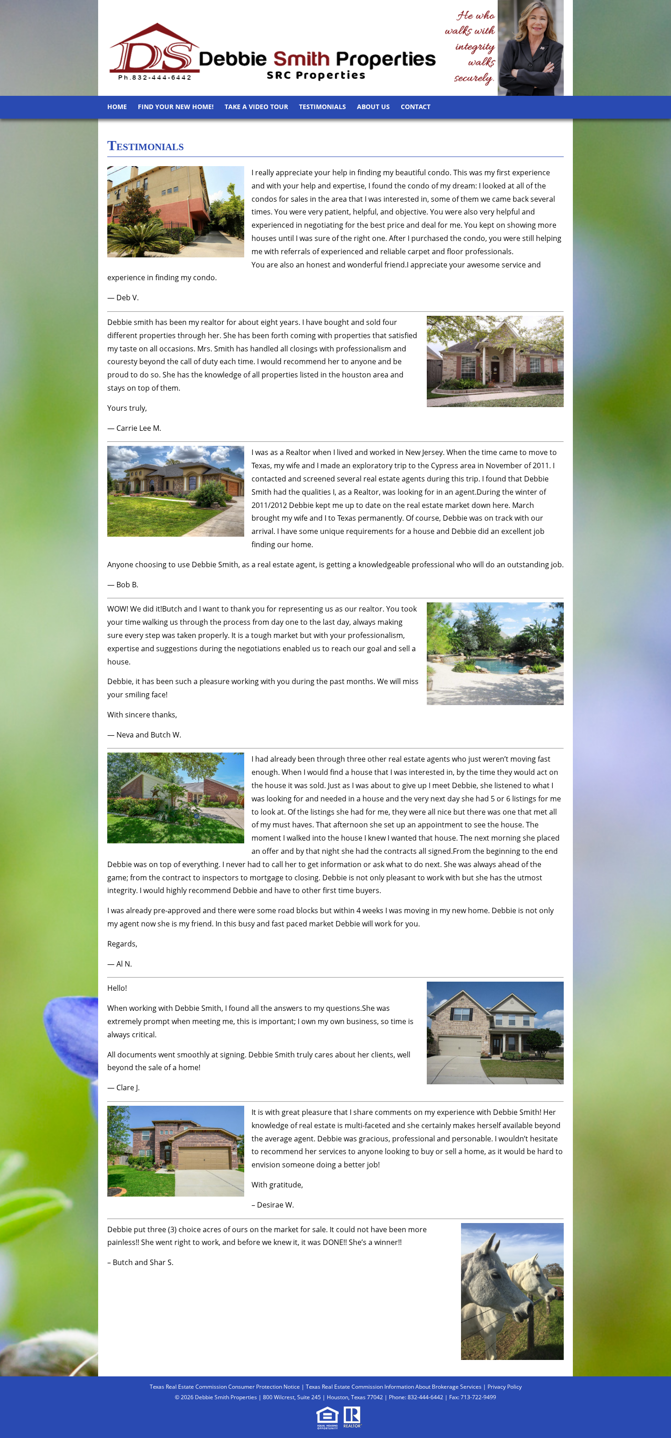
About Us (373, 106)
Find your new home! (176, 106)
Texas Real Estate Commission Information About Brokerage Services (394, 1387)
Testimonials (322, 106)
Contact (415, 106)
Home (117, 106)
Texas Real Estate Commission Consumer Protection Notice (225, 1387)
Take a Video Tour (256, 106)
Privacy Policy (505, 1387)
